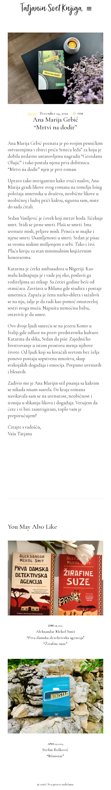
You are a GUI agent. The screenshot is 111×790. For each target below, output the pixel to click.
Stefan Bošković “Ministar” (55, 753)
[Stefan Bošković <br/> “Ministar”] (55, 696)
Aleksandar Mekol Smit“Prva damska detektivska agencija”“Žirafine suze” (55, 637)
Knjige (32, 113)
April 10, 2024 (55, 744)
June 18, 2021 (55, 625)
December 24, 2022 (54, 113)
